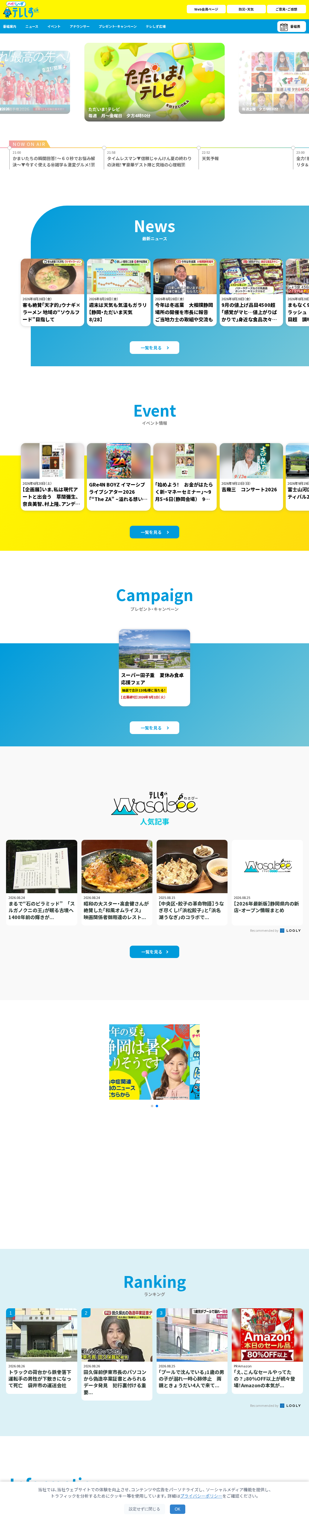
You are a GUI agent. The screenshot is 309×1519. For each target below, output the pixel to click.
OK (177, 1509)
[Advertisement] (89, 1170)
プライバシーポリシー (201, 1496)
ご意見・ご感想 (286, 9)
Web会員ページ (206, 9)
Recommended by (264, 930)
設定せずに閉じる (144, 1509)
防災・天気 (246, 9)
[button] (152, 1106)
